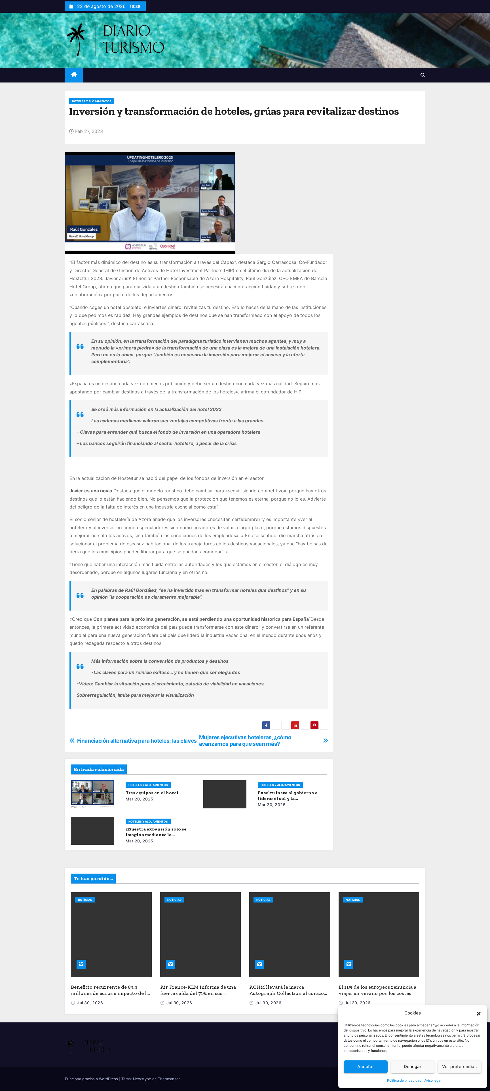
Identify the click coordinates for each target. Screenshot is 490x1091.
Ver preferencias (459, 1066)
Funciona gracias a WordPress (92, 1079)
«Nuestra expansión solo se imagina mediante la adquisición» (156, 834)
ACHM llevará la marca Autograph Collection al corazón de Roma (288, 993)
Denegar (412, 1066)
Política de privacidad (404, 1080)
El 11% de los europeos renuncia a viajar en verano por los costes (377, 990)
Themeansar (168, 1079)
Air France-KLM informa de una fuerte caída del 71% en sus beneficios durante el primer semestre (198, 996)
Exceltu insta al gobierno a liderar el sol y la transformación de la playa (288, 798)
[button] (478, 1013)
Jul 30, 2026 (90, 1002)
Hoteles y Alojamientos (91, 101)
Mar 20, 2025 (139, 798)
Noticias (85, 899)
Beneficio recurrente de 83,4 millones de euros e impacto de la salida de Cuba (110, 993)
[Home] (74, 75)
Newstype (142, 1079)
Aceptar (365, 1066)
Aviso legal (432, 1080)
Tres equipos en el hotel (152, 792)
